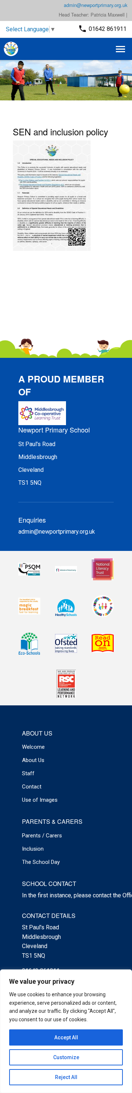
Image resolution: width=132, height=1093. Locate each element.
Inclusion (33, 848)
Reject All (66, 1077)
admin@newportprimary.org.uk (95, 4)
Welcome (33, 747)
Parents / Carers (42, 835)
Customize (66, 1057)
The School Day (41, 862)
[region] (66, 1031)
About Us (33, 760)
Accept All (66, 1037)
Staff (28, 773)
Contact (31, 786)
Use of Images (40, 800)
